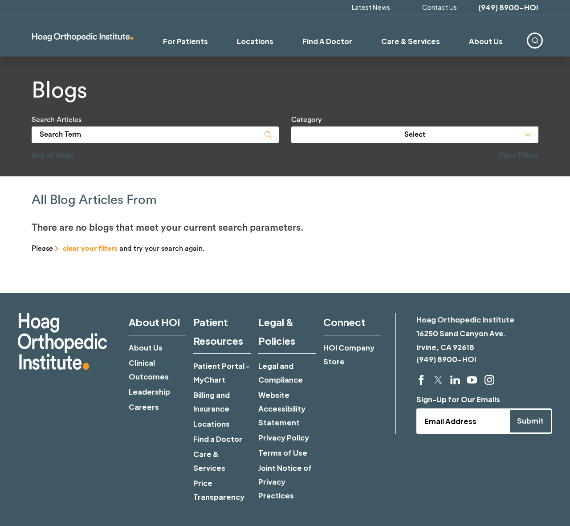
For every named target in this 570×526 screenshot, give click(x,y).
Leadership (149, 391)
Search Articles (56, 119)
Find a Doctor (217, 439)
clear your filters (90, 248)
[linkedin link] (455, 380)
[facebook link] (421, 380)
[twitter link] (438, 380)
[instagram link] (489, 380)
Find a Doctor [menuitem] (327, 41)
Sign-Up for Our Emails (458, 399)
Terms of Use (282, 452)
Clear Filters (518, 155)
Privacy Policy (283, 437)
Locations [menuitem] (255, 41)
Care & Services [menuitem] (410, 41)
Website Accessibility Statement (281, 408)
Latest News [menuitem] (371, 7)
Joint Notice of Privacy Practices (285, 481)
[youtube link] (472, 380)
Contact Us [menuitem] (439, 7)
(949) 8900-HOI (508, 7)
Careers (144, 407)
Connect (344, 322)
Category (306, 119)
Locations (211, 423)
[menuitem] (535, 40)
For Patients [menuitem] (185, 41)
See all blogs (53, 155)
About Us (146, 347)
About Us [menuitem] (486, 41)
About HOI (154, 322)
